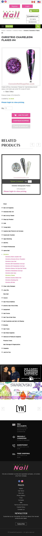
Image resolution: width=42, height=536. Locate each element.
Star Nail (6, 294)
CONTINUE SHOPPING (21, 121)
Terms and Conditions (21, 504)
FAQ (21, 497)
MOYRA (5, 242)
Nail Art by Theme (8, 215)
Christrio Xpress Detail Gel (13, 277)
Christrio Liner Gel (10, 261)
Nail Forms (6, 313)
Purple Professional (9, 246)
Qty (2, 108)
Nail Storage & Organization (11, 344)
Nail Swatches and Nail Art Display (13, 321)
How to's (21, 493)
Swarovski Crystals (9, 235)
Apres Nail (6, 250)
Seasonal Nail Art (8, 211)
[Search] (38, 26)
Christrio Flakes (17, 30)
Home (3, 30)
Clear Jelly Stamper (9, 286)
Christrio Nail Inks (10, 273)
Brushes (5, 325)
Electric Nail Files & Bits (10, 305)
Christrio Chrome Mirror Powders (15, 259)
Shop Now (9, 26)
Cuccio (5, 297)
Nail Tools (6, 329)
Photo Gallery (21, 495)
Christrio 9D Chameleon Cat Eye (15, 263)
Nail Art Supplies (8, 207)
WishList (20, 181)
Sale (21, 502)
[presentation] (32, 145)
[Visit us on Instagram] (22, 481)
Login (27, 6)
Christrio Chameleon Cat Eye (13, 270)
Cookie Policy (21, 507)
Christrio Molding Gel (11, 280)
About (21, 488)
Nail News (21, 490)
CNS (4, 223)
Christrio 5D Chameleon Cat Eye (15, 266)
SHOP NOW (20, 375)
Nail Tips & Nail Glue (9, 317)
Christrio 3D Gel (10, 282)
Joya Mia (6, 290)
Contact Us (21, 509)
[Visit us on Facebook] (19, 481)
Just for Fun (7, 352)
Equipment (6, 309)
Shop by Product (8, 219)
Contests (21, 500)
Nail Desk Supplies (8, 332)
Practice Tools (7, 340)
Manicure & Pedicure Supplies (12, 336)
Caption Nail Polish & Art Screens (13, 231)
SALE (5, 204)
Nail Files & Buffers (9, 301)
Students (6, 348)
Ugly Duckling (7, 238)
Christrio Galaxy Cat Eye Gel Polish (15, 268)
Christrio (8, 30)
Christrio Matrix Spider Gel (13, 256)
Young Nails (7, 227)
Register (15, 6)
